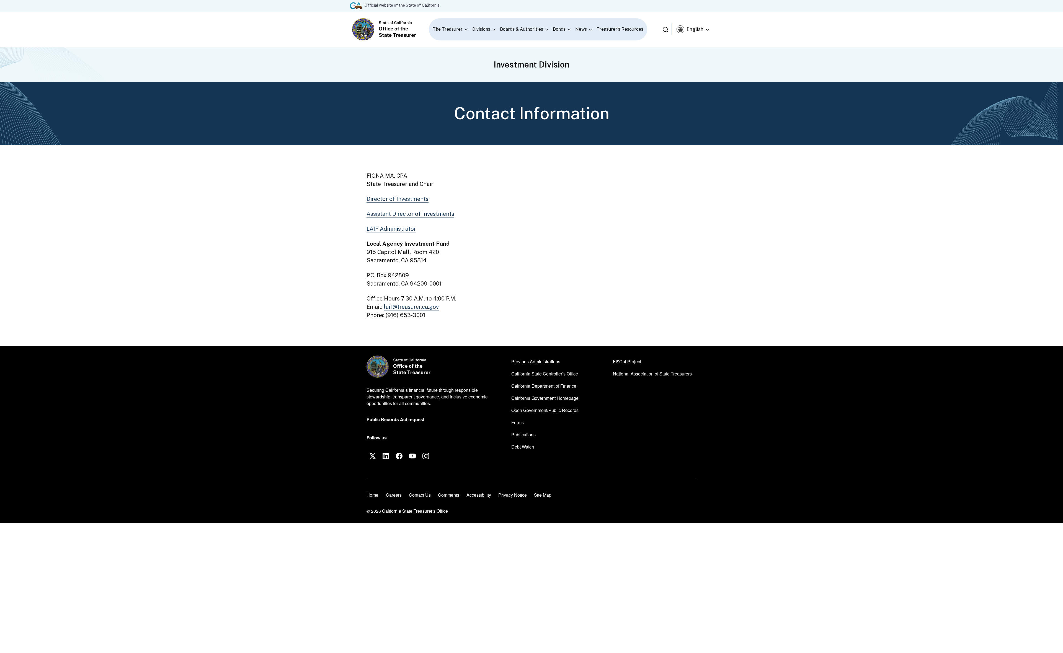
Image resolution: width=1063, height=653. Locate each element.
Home (372, 495)
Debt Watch (522, 446)
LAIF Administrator (391, 229)
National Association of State (652, 373)
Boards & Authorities (521, 29)
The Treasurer (448, 29)
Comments (448, 495)
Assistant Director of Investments (410, 214)
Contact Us (420, 495)
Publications (523, 434)
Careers (394, 494)
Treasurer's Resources (620, 29)
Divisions (481, 29)
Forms (517, 422)
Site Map (542, 495)
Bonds (559, 29)
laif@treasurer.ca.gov (411, 307)
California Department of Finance (543, 385)
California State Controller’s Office (544, 373)
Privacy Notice (512, 495)
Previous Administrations (535, 361)
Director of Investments (398, 199)
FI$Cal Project (627, 361)
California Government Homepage (545, 398)
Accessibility (478, 495)
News (581, 29)
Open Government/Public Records (545, 410)
